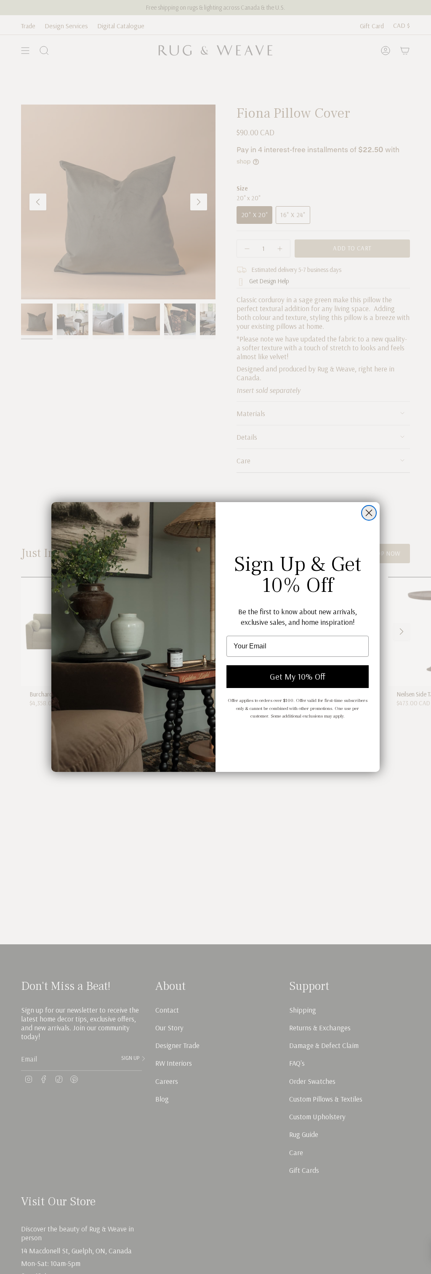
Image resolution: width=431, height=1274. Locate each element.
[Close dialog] (369, 512)
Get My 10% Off (297, 676)
